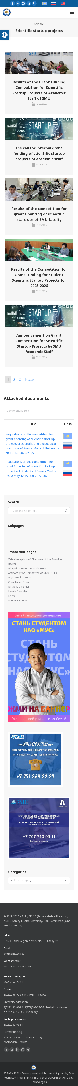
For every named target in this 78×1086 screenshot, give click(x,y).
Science (39, 24)
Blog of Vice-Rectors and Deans (27, 568)
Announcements (18, 600)
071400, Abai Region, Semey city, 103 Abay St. (31, 941)
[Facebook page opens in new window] (12, 3)
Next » (29, 380)
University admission (16, 1002)
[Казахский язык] (67, 436)
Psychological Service (20, 577)
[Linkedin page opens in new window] (34, 3)
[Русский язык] (67, 445)
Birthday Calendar (18, 586)
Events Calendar (17, 591)
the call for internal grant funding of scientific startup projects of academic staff (39, 153)
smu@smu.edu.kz (14, 953)
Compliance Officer (19, 582)
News (11, 595)
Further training (13, 1032)
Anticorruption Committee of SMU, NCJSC (33, 573)
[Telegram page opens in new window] (28, 3)
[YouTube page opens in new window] (18, 3)
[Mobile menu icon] (72, 12)
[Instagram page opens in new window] (23, 3)
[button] (4, 35)
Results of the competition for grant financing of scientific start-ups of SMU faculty (39, 214)
